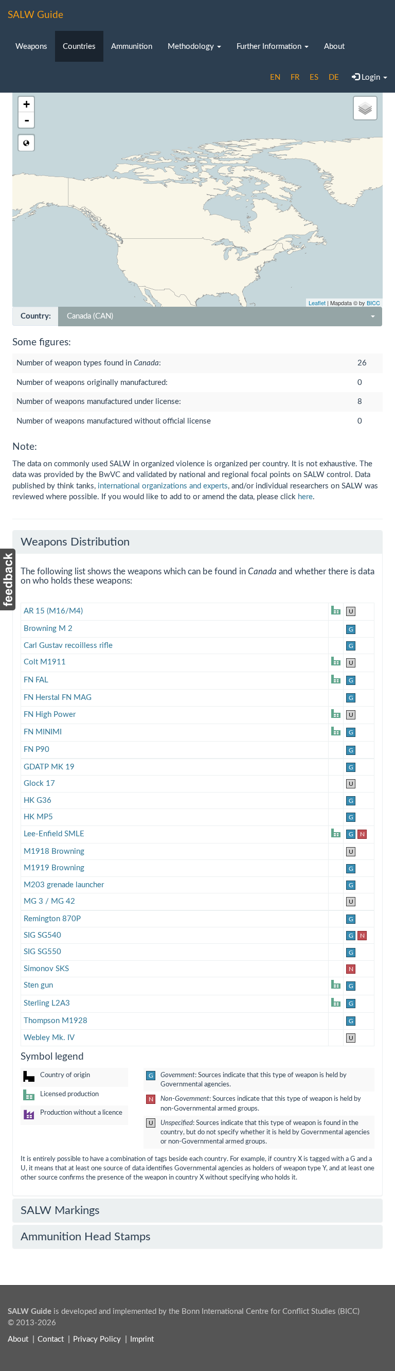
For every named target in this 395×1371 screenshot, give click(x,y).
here (305, 497)
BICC (373, 302)
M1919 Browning (54, 868)
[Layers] (365, 108)
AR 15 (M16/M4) (53, 611)
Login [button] (371, 77)
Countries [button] (79, 46)
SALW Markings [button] (60, 1210)
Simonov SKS (46, 969)
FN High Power (50, 714)
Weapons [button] (31, 46)
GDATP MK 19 (49, 767)
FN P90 (36, 749)
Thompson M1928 (55, 1021)
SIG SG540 (42, 935)
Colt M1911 (45, 662)
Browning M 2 (48, 628)
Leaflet (317, 302)
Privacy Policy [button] (97, 1339)
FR (295, 77)
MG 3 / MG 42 (49, 901)
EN (275, 77)
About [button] (334, 46)
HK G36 (37, 800)
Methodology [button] (192, 46)
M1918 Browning (54, 851)
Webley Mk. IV (49, 1038)
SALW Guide (35, 15)
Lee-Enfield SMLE (54, 834)
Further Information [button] (270, 46)
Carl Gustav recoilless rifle (68, 645)
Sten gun (38, 985)
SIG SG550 (42, 952)
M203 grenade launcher (64, 885)
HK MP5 (38, 817)
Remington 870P (52, 919)
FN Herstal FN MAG (58, 697)
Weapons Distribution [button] (75, 542)
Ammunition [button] (131, 46)
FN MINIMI (43, 732)
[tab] (197, 542)
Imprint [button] (142, 1339)
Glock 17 (39, 783)
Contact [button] (51, 1339)
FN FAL (36, 680)
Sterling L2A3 (47, 1003)
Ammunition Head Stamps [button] (86, 1236)
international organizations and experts (163, 486)
